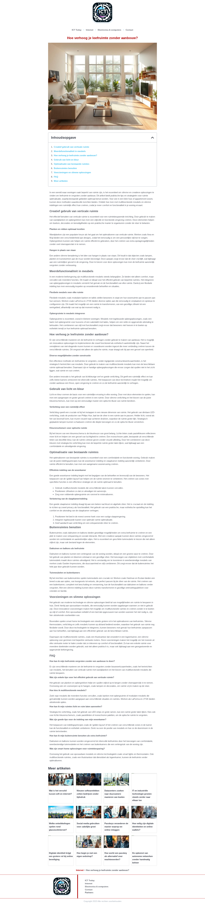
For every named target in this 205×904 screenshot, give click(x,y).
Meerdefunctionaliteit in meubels (70, 151)
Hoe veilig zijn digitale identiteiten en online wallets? (143, 826)
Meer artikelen (61, 181)
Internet (89, 30)
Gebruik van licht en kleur (66, 160)
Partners (89, 892)
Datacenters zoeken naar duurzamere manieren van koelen (114, 793)
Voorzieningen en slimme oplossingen (72, 172)
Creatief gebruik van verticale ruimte (71, 147)
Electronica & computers (109, 30)
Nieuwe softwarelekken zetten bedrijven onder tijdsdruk (88, 793)
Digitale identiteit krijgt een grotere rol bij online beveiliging (61, 856)
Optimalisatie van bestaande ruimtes (71, 164)
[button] (152, 137)
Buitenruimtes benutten (65, 168)
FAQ (56, 177)
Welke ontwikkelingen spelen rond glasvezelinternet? (59, 826)
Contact (129, 30)
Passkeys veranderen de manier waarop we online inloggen (116, 826)
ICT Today (76, 30)
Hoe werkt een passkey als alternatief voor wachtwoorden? (115, 856)
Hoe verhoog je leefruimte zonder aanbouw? (75, 155)
